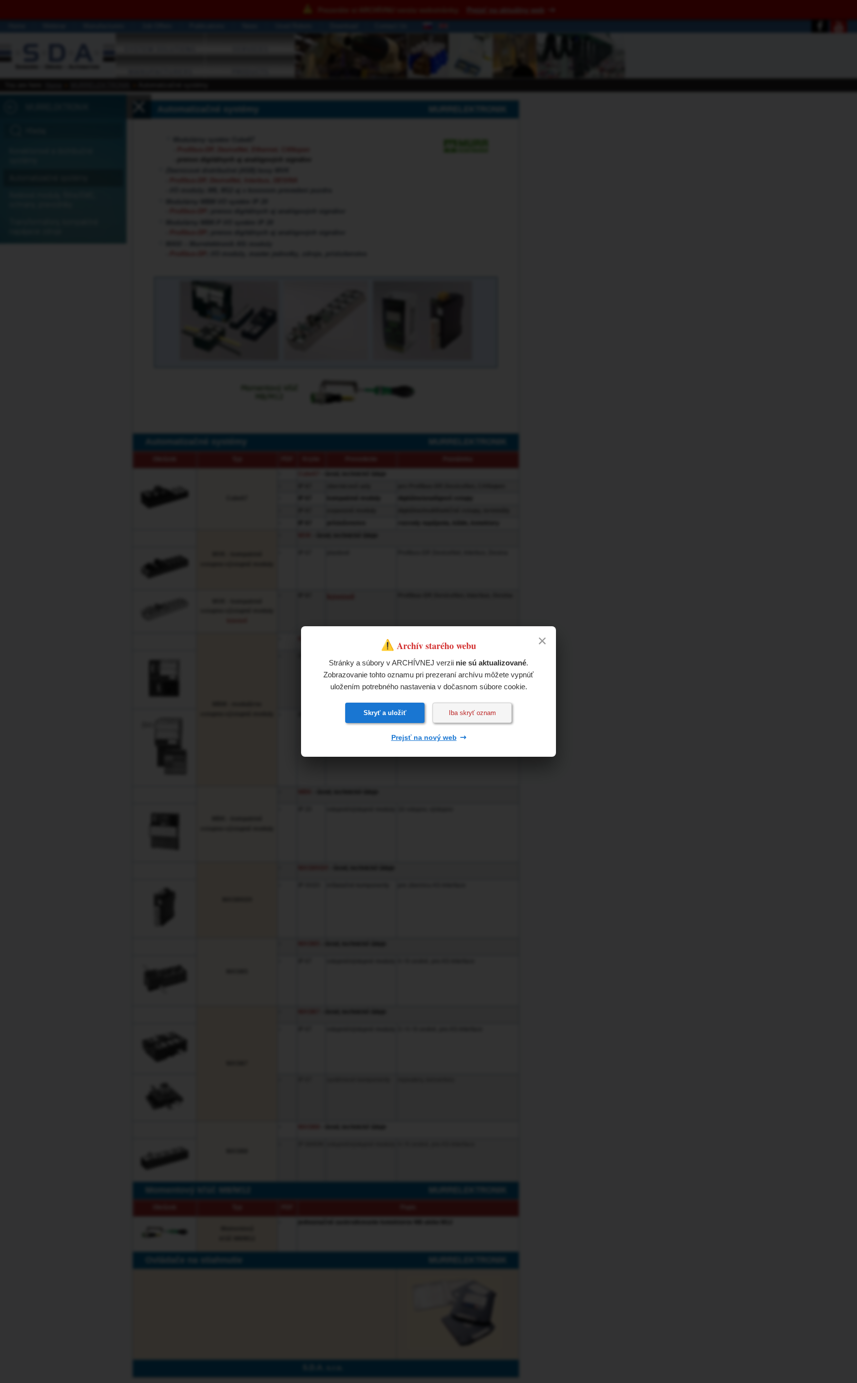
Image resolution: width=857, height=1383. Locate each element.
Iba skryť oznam (472, 713)
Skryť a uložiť (385, 713)
